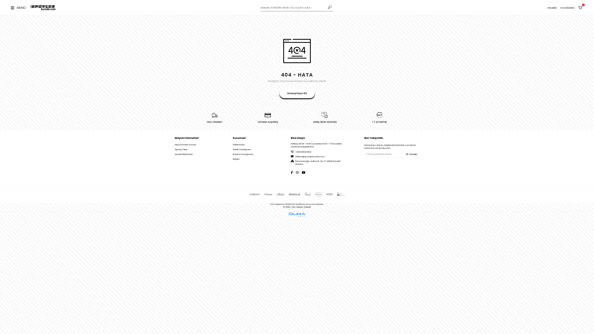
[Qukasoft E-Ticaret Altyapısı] (297, 215)
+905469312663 (303, 151)
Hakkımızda (239, 144)
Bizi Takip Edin (373, 138)
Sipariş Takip (181, 149)
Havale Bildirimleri (184, 154)
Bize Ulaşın (298, 138)
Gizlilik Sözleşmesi (242, 149)
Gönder (413, 154)
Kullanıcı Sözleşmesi (243, 154)
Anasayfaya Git (297, 93)
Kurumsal (239, 138)
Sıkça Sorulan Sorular (185, 144)
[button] (580, 7)
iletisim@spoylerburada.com (310, 156)
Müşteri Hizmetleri (187, 138)
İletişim (236, 159)
